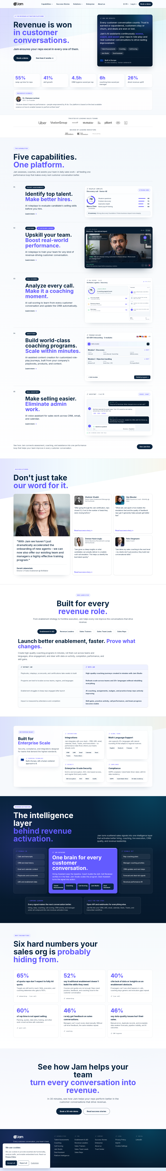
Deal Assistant (117, 53)
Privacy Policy (120, 1140)
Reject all (23, 1163)
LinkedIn (139, 1140)
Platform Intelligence (61, 1155)
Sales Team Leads (104, 631)
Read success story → (83, 530)
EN (126, 4)
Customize (35, 1163)
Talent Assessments (108, 49)
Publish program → (142, 377)
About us (101, 4)
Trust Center (99, 1149)
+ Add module (93, 377)
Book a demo (145, 4)
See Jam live (145, 447)
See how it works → (45, 58)
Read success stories (96, 1111)
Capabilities (46, 4)
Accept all (11, 1163)
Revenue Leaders (67, 631)
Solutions (77, 4)
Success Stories (63, 4)
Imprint (117, 1143)
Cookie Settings (121, 1146)
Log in (133, 4)
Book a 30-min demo (69, 1111)
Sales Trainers (85, 631)
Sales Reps (121, 631)
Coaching (122, 49)
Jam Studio (105, 53)
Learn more (31, 214)
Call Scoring (133, 49)
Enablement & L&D (47, 631)
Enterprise (90, 4)
